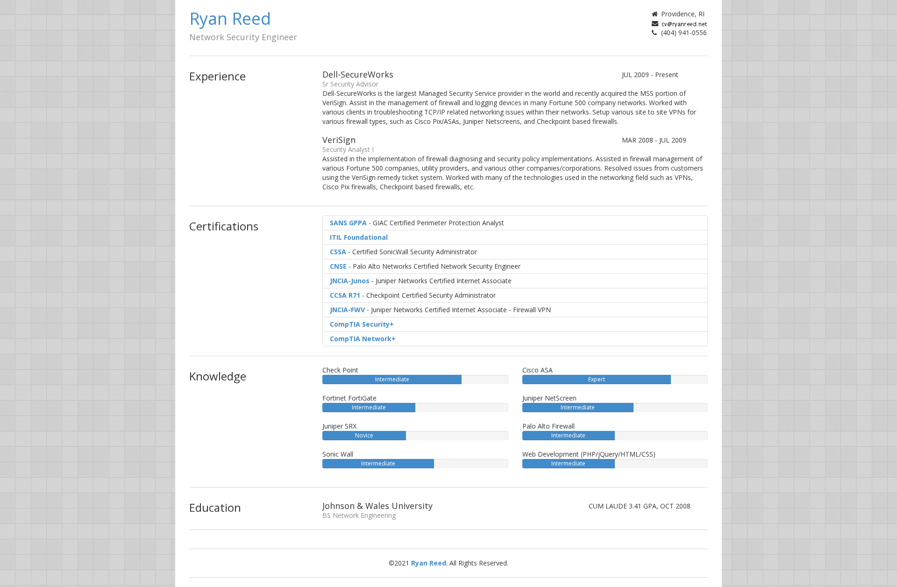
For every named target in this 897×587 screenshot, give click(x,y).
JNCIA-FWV (347, 309)
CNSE (338, 266)
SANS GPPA (348, 222)
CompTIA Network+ (363, 338)
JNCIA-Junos (350, 280)
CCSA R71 (345, 295)
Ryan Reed (428, 562)
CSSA (338, 251)
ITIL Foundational (359, 237)
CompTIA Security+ (362, 324)
